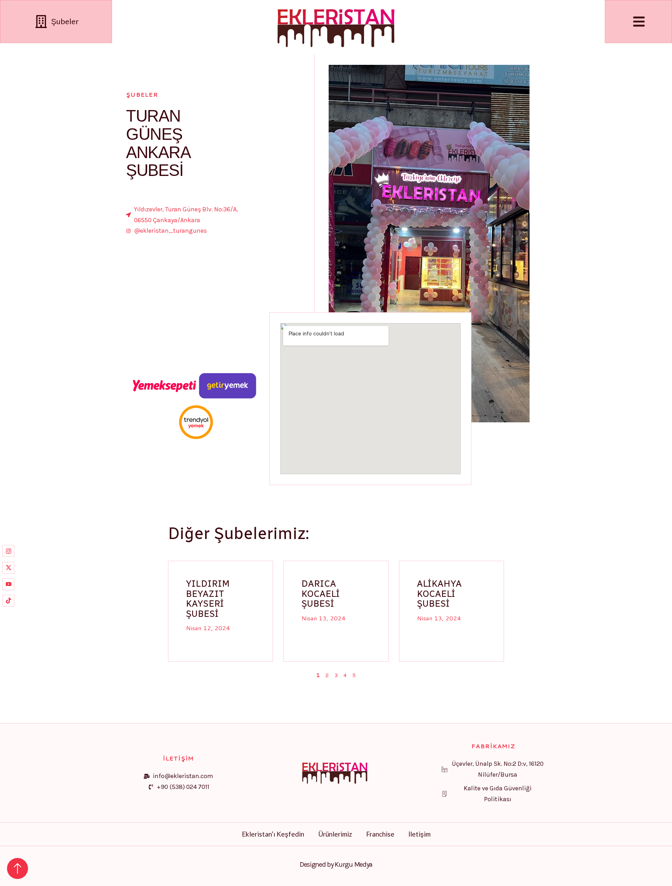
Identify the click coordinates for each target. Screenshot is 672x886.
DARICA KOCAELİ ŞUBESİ (320, 593)
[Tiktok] (8, 601)
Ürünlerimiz (335, 834)
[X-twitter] (8, 567)
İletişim (419, 834)
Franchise (380, 834)
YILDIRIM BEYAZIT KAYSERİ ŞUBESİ (208, 598)
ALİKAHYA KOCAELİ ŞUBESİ (439, 593)
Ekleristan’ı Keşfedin (273, 834)
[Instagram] (8, 551)
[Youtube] (8, 584)
